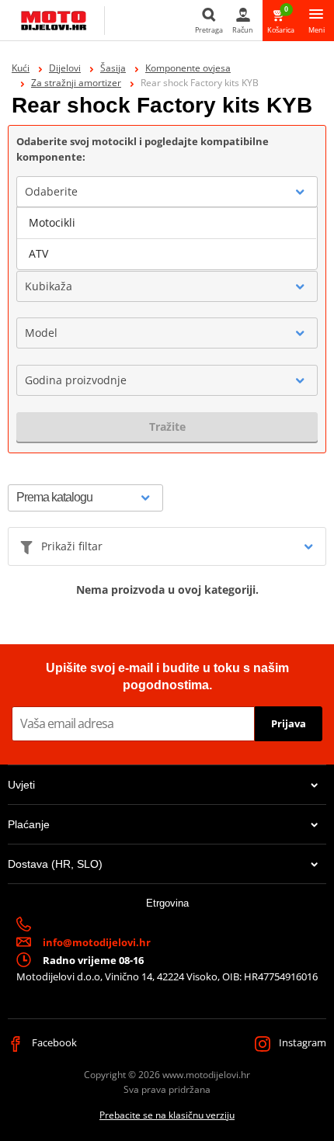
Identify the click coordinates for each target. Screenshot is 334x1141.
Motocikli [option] (52, 222)
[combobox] (167, 191)
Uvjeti (21, 785)
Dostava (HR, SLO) (55, 864)
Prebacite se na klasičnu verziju (167, 1115)
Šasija (113, 68)
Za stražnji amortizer (76, 82)
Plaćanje (29, 824)
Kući (21, 68)
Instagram (301, 1042)
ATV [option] (38, 253)
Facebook (53, 1042)
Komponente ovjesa (188, 68)
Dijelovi (65, 68)
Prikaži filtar (72, 546)
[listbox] (167, 238)
